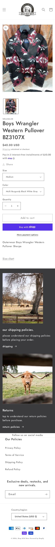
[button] (4, 9)
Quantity (7, 199)
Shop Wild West (23, 538)
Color (5, 185)
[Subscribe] (46, 494)
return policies (11, 427)
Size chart (8, 259)
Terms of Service (14, 455)
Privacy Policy (13, 448)
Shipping (6, 149)
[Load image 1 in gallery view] (10, 106)
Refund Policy (12, 469)
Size (5, 170)
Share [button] (9, 164)
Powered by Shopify (37, 538)
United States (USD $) (26, 516)
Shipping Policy (14, 462)
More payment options (27, 234)
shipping (8, 346)
